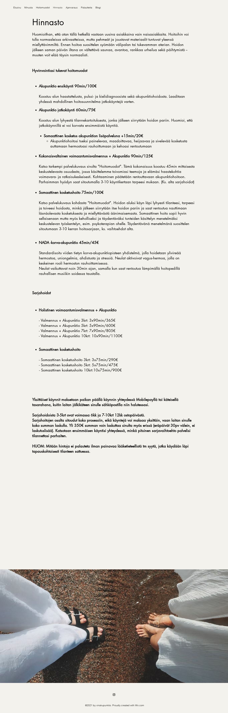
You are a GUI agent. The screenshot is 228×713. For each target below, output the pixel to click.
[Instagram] (114, 694)
